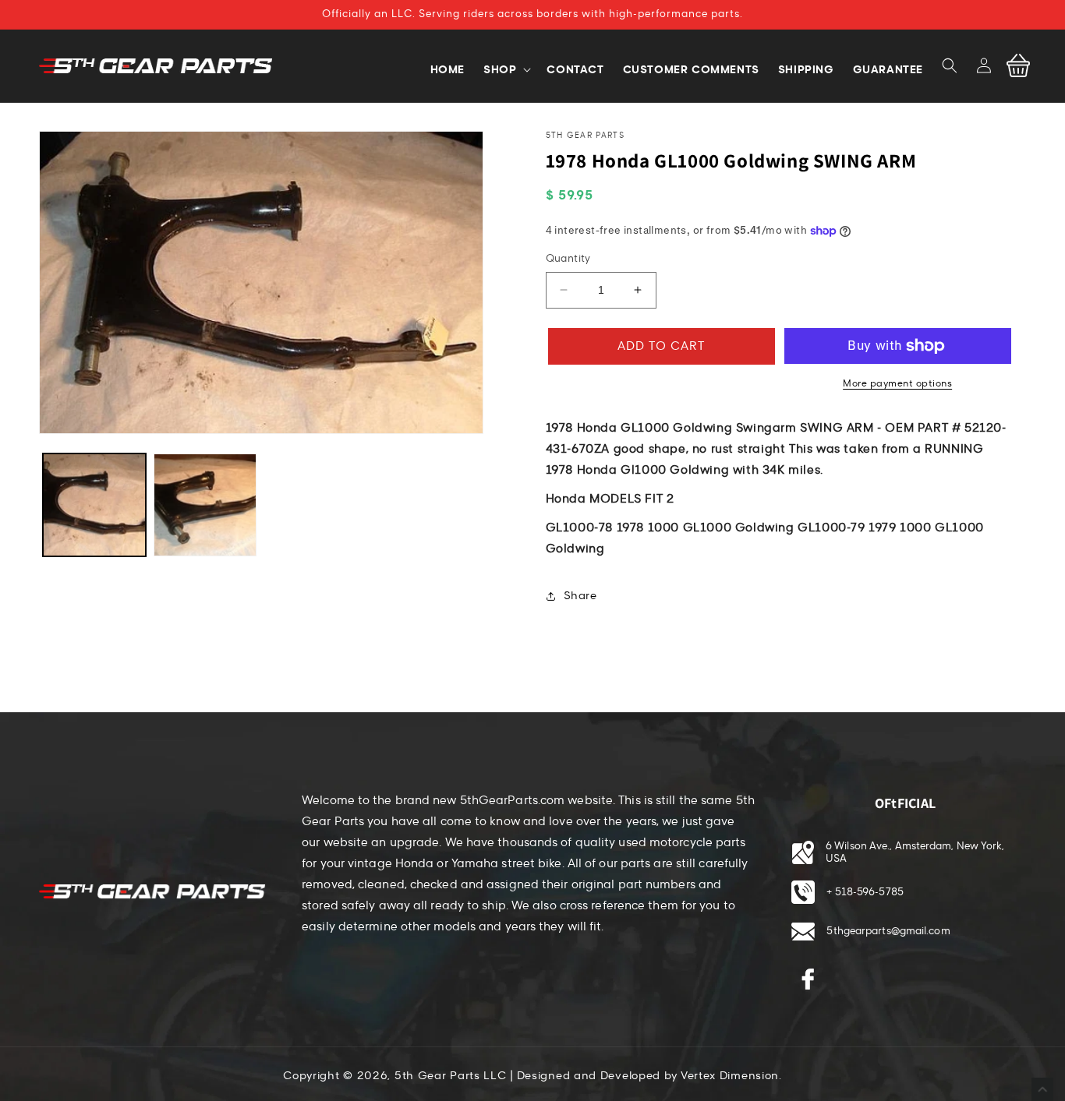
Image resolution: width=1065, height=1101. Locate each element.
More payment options (897, 383)
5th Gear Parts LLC (451, 1075)
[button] (949, 65)
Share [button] (580, 595)
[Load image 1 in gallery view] (94, 504)
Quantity (568, 258)
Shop (499, 69)
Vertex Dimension (730, 1075)
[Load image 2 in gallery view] (205, 504)
